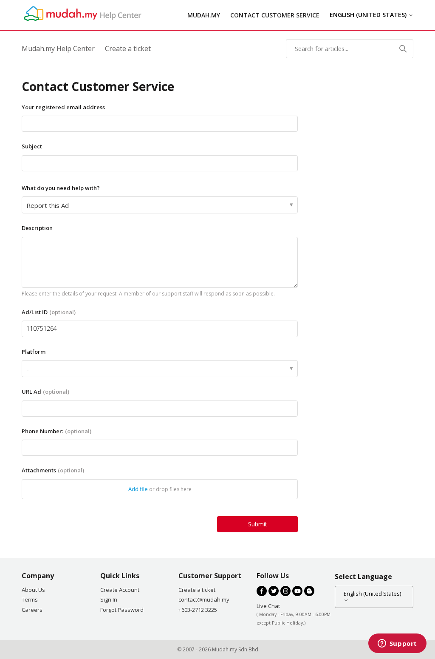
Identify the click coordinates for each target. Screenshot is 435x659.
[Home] (81, 21)
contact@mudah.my (203, 599)
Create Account (119, 590)
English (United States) (369, 14)
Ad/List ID (49, 312)
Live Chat (268, 606)
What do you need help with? (61, 188)
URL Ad (45, 391)
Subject (32, 146)
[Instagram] (285, 591)
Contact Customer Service (274, 15)
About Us (33, 590)
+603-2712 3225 (197, 610)
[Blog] (309, 591)
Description (37, 228)
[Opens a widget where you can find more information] (397, 644)
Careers (32, 610)
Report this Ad (47, 205)
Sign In (108, 599)
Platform (33, 351)
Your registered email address (63, 107)
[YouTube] (297, 591)
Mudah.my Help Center (58, 48)
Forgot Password (122, 610)
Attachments (53, 470)
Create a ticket (196, 590)
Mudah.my (203, 15)
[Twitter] (273, 591)
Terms (30, 599)
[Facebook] (262, 591)
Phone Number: (56, 431)
